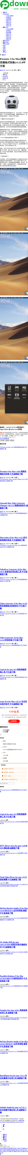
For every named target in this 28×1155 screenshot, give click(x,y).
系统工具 (8, 25)
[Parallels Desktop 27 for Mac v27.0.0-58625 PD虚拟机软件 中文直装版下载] (14, 953)
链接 (13, 440)
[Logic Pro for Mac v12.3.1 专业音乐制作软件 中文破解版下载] (14, 678)
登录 (4, 54)
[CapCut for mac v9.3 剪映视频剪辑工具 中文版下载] (14, 647)
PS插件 (4, 1149)
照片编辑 (9, 1151)
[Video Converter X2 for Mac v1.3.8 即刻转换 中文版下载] (14, 615)
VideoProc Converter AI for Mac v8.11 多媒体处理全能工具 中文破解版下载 (13, 571)
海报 (8, 440)
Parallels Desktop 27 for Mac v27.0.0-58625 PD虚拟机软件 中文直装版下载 (13, 978)
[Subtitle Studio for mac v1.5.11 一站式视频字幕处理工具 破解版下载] (14, 1084)
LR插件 (18, 1148)
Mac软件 (6, 14)
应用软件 (8, 17)
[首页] (4, 1124)
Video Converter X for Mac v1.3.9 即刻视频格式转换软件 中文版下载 (13, 605)
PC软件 (6, 27)
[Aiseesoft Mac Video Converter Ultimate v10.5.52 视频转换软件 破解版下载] (14, 480)
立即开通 (14, 721)
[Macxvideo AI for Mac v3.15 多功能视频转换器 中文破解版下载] (14, 515)
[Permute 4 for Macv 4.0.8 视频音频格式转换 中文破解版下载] (14, 448)
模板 (4, 47)
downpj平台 (15, 1118)
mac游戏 (7, 43)
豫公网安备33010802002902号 (15, 1122)
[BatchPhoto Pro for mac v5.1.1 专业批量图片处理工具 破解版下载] (14, 1053)
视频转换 (6, 438)
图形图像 (8, 19)
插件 (4, 45)
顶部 (5, 1141)
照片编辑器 (14, 1151)
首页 (6, 12)
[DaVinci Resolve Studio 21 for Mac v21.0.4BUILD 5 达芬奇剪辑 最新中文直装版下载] (14, 886)
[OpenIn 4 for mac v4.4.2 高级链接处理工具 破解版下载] (14, 987)
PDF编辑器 (23, 1148)
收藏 (3, 440)
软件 (5, 1136)
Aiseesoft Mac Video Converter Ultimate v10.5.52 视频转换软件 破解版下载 (14, 505)
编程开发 (8, 24)
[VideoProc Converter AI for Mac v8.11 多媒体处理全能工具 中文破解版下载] (14, 547)
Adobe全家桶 (9, 15)
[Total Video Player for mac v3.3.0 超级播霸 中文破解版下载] (14, 854)
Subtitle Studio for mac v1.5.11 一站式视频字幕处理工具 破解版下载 (13, 1109)
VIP (6, 52)
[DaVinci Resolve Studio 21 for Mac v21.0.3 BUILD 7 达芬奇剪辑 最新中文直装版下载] (14, 1019)
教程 (4, 50)
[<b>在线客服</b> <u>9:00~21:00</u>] (3, 1126)
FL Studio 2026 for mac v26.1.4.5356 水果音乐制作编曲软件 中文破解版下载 (13, 944)
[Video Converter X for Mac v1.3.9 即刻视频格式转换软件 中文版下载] (14, 581)
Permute (2, 438)
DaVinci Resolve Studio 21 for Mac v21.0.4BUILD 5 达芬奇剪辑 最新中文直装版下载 (14, 910)
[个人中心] (3, 1129)
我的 (5, 1139)
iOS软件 (6, 42)
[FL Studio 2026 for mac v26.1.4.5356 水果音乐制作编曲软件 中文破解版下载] (14, 919)
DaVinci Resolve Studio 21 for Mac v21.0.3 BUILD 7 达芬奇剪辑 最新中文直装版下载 (14, 1043)
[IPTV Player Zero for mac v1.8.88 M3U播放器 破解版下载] (14, 823)
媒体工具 (8, 20)
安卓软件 (7, 40)
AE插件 (15, 1148)
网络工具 (8, 22)
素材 (4, 48)
